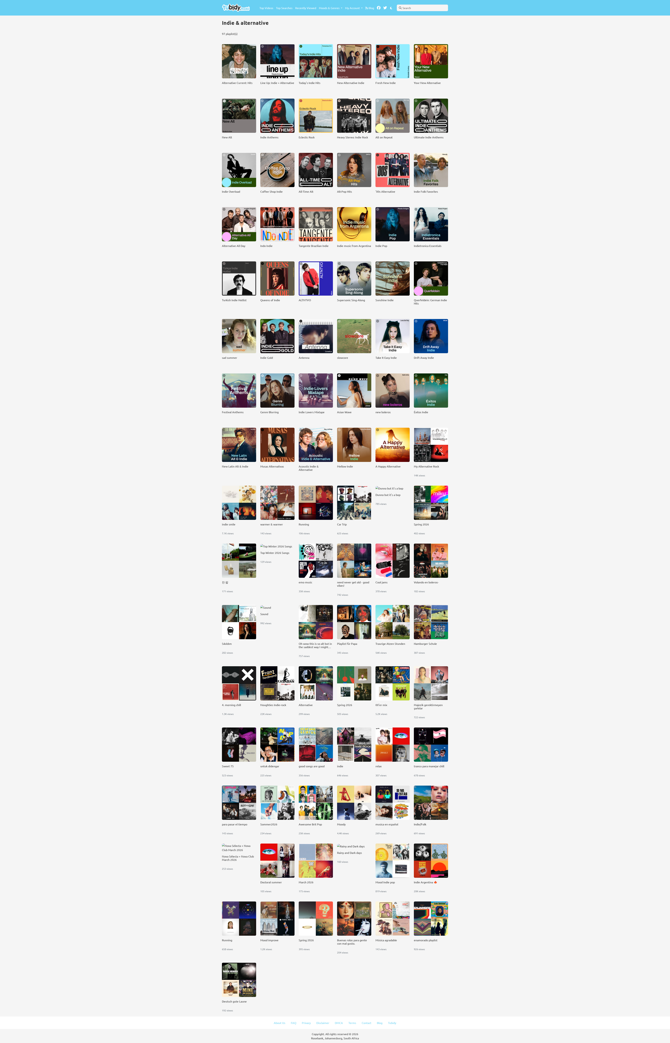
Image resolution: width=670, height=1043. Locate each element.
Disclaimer (322, 1023)
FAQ (293, 1023)
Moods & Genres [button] (329, 8)
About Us (279, 1023)
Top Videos (266, 8)
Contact (366, 1023)
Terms (352, 1023)
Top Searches (284, 8)
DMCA (339, 1023)
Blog (371, 8)
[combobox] (422, 8)
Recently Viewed (305, 8)
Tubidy (392, 1023)
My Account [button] (352, 8)
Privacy (306, 1023)
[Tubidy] (236, 8)
